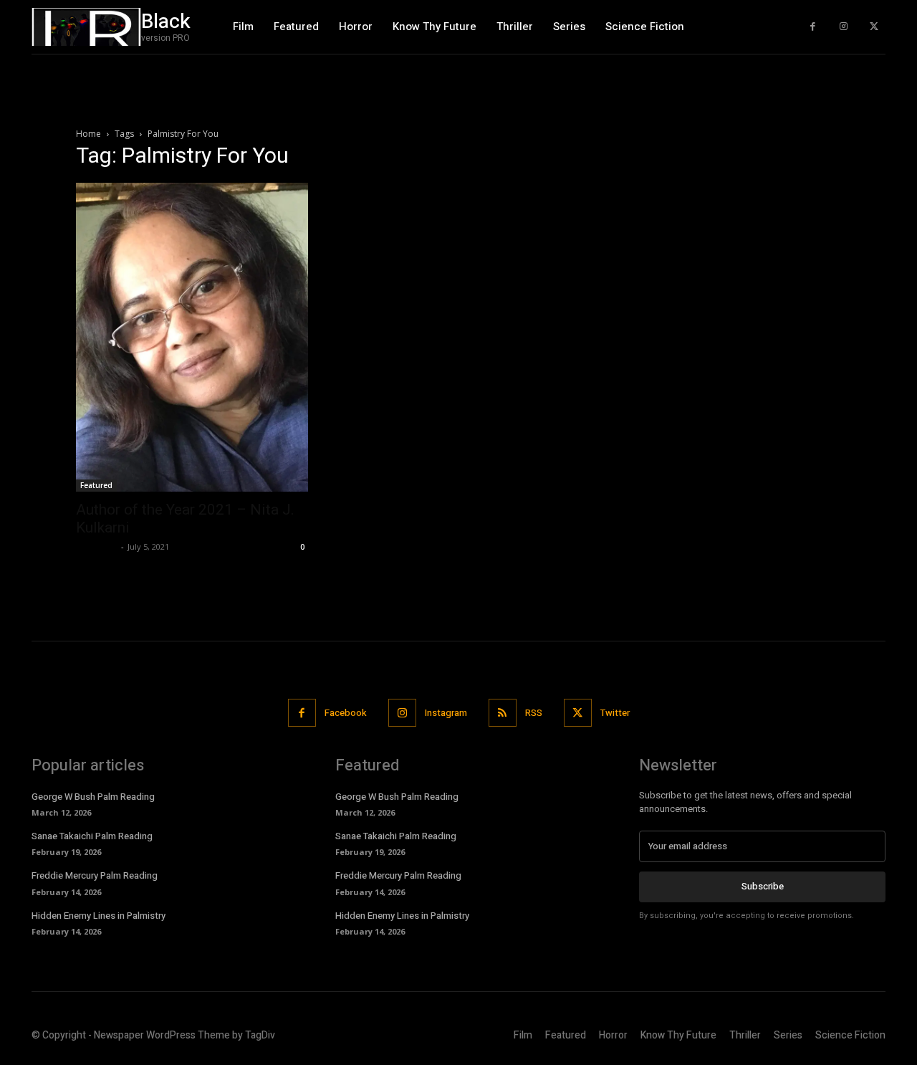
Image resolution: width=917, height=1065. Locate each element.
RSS (533, 713)
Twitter (615, 713)
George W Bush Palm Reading (93, 796)
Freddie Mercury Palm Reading (95, 875)
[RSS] (503, 713)
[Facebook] (813, 27)
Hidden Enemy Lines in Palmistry (98, 915)
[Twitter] (873, 27)
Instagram (446, 713)
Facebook (346, 713)
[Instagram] (843, 27)
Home (88, 134)
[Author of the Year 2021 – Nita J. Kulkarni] (192, 337)
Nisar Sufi (96, 546)
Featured (96, 485)
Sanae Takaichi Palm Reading (92, 836)
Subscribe (762, 886)
